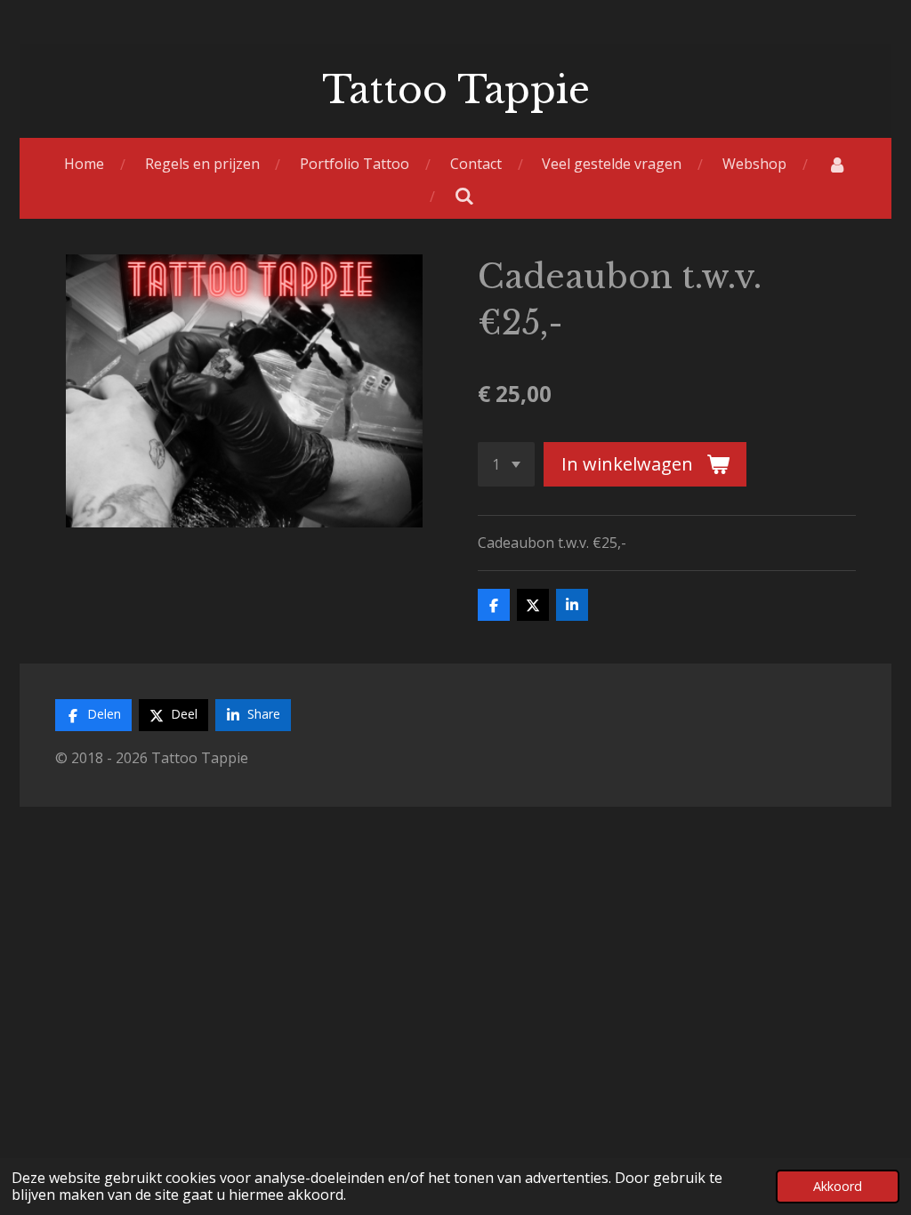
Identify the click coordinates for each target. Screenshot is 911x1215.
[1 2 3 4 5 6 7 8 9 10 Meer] (506, 464)
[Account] (837, 164)
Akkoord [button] (837, 1186)
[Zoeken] (464, 195)
